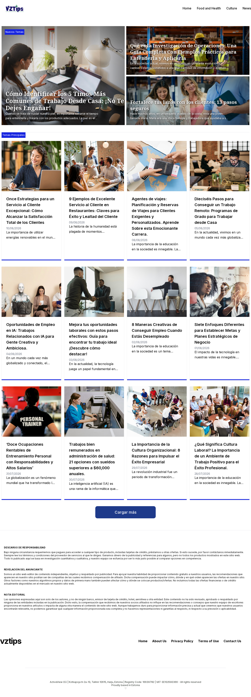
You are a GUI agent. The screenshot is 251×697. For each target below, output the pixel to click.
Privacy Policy (182, 641)
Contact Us (232, 641)
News (247, 8)
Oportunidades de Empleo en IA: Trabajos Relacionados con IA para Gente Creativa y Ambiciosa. (30, 336)
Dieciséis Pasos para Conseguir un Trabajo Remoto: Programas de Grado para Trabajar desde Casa (216, 211)
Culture (231, 8)
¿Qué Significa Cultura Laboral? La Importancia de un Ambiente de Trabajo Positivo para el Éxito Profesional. (217, 456)
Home (187, 8)
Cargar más (125, 512)
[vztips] (14, 8)
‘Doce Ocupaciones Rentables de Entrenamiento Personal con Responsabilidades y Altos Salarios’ (29, 456)
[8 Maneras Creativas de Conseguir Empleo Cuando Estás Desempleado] (157, 292)
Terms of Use (208, 641)
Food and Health (209, 8)
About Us (159, 641)
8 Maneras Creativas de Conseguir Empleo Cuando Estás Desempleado (157, 330)
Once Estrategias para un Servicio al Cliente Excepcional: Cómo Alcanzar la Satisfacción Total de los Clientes (30, 211)
